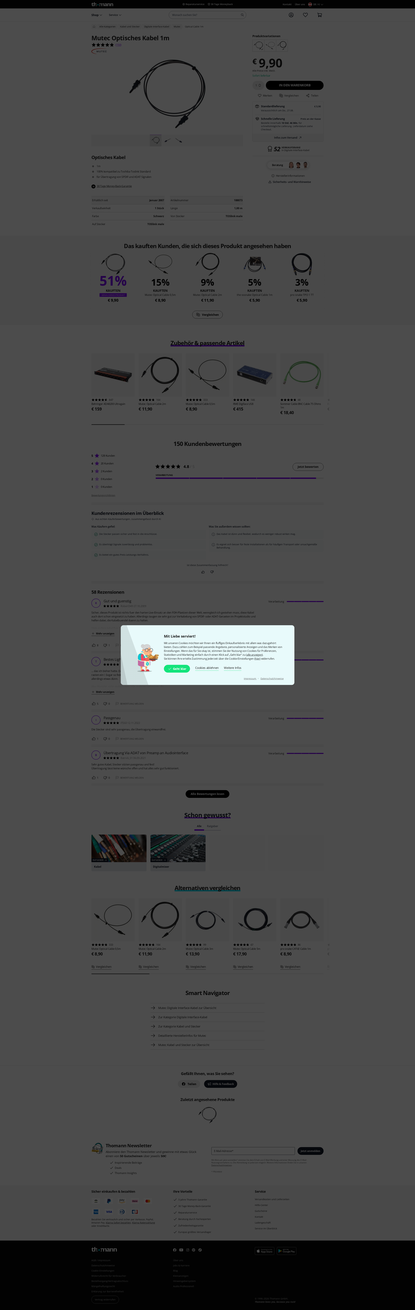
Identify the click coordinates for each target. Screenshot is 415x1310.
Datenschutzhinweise (272, 678)
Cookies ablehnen (207, 668)
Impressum (250, 678)
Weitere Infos (232, 668)
